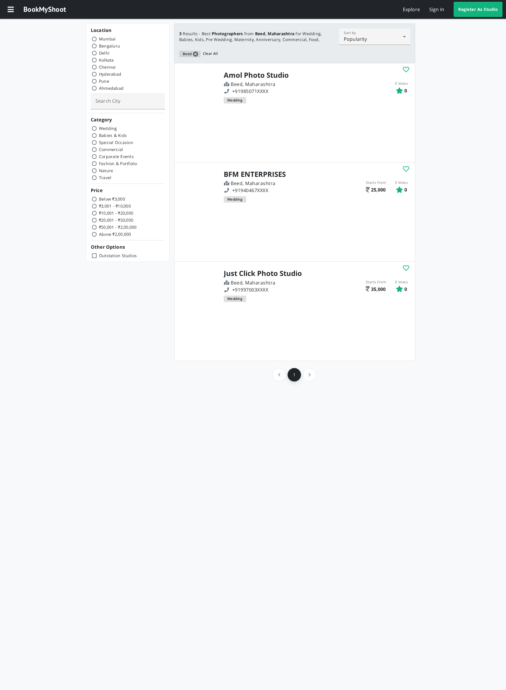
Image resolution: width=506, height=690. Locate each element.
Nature (106, 170)
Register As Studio (478, 9)
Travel (105, 177)
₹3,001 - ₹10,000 (115, 206)
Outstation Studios (118, 255)
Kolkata (106, 60)
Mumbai (107, 39)
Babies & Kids (113, 135)
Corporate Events (116, 156)
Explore (411, 9)
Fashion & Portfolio (118, 163)
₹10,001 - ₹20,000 (116, 213)
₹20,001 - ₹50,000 (116, 220)
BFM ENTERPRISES (255, 174)
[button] (11, 9)
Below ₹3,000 (112, 199)
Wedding (108, 128)
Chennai (107, 67)
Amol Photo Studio (256, 75)
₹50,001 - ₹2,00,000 (118, 227)
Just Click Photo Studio (263, 273)
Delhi (104, 53)
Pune (104, 81)
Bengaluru (109, 46)
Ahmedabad (111, 88)
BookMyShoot (44, 9)
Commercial (111, 149)
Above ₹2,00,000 (115, 234)
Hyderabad (110, 74)
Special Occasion (116, 142)
